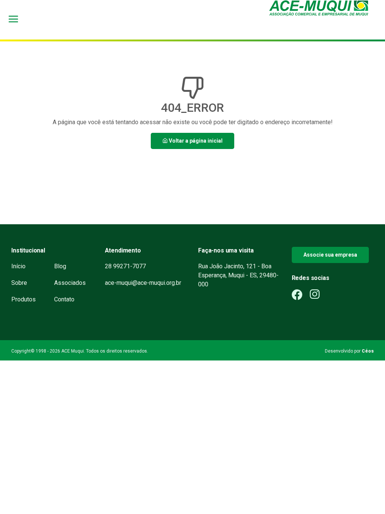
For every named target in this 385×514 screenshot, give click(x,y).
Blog (60, 266)
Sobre (19, 282)
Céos (368, 351)
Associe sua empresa (330, 255)
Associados (70, 282)
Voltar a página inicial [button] (195, 141)
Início (18, 266)
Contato (64, 299)
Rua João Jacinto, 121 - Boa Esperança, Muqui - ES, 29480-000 (238, 275)
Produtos (23, 299)
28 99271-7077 (125, 266)
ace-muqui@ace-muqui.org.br (143, 282)
